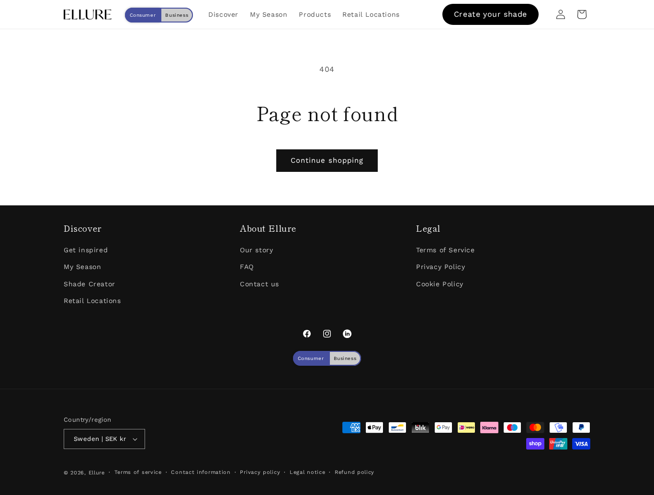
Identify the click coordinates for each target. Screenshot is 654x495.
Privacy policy (260, 472)
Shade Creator (89, 284)
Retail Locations (92, 300)
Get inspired (86, 250)
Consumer (143, 15)
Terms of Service (445, 250)
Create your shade (490, 14)
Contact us (259, 284)
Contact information (200, 472)
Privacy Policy (440, 266)
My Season (82, 266)
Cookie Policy (439, 284)
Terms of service (138, 472)
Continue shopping (327, 160)
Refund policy (354, 472)
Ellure (97, 473)
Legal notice (307, 472)
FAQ (247, 266)
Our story (256, 250)
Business (176, 15)
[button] (581, 14)
